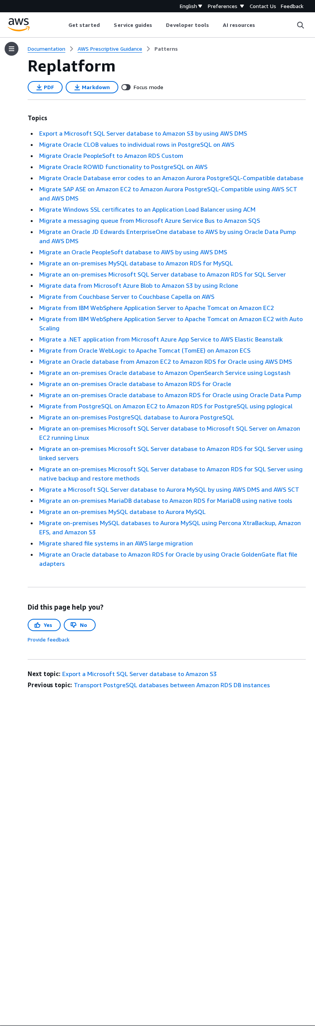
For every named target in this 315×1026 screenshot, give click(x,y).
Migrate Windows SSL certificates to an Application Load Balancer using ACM (147, 209)
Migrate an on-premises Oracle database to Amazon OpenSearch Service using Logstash (164, 372)
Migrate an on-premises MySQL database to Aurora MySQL (122, 511)
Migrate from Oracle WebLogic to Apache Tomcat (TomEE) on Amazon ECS (144, 350)
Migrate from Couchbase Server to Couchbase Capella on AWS (126, 296)
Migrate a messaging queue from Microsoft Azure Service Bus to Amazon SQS (149, 220)
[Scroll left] (62, 25)
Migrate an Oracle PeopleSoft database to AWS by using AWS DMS (133, 252)
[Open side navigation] (11, 49)
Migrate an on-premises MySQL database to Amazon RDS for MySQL (136, 263)
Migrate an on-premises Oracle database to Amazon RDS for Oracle (135, 384)
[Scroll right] (261, 25)
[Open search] (300, 25)
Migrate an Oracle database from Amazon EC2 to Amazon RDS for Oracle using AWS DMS (165, 361)
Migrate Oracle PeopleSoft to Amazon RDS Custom (111, 155)
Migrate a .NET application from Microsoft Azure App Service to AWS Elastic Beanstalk (161, 339)
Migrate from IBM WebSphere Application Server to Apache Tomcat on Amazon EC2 (156, 308)
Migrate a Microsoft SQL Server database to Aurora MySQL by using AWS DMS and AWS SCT (169, 489)
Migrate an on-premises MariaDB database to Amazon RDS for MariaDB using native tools (165, 500)
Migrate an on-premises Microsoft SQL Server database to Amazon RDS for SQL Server (162, 274)
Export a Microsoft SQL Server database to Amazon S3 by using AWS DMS (143, 133)
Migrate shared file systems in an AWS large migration (116, 543)
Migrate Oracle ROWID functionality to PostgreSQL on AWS (123, 167)
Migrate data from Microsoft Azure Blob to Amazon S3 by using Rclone (138, 285)
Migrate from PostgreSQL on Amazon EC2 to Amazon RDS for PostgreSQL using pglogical (165, 406)
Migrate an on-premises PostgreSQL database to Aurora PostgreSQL (136, 417)
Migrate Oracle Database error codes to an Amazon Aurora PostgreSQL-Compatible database (171, 178)
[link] (166, 49)
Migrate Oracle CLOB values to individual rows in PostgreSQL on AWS (136, 144)
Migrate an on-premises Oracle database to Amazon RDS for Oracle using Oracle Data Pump (170, 395)
